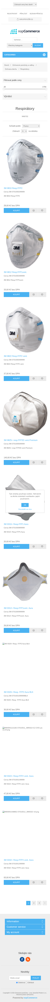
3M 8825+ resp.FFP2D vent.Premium (21, 440)
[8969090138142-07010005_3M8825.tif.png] (25, 414)
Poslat (36, 978)
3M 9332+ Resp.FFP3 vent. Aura (18, 860)
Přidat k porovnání (33, 210)
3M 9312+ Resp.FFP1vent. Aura (18, 608)
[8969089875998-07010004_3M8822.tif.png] (25, 330)
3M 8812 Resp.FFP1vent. (15, 272)
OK (25, 505)
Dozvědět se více (25, 509)
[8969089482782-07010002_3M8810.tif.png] (25, 162)
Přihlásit (23, 14)
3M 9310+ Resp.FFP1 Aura (16, 524)
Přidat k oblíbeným (42, 210)
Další (45, 903)
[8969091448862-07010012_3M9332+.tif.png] (25, 834)
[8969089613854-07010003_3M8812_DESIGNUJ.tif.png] (25, 246)
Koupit (16, 210)
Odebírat (21, 983)
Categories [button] (9, 55)
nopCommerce (30, 998)
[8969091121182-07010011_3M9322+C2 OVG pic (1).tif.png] (25, 750)
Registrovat (12, 14)
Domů (6, 65)
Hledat (38, 45)
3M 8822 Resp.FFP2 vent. (15, 356)
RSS (28, 959)
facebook (22, 959)
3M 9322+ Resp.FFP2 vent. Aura (18, 776)
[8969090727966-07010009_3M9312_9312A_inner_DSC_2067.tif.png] (25, 582)
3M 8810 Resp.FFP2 (13, 188)
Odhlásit (31, 983)
